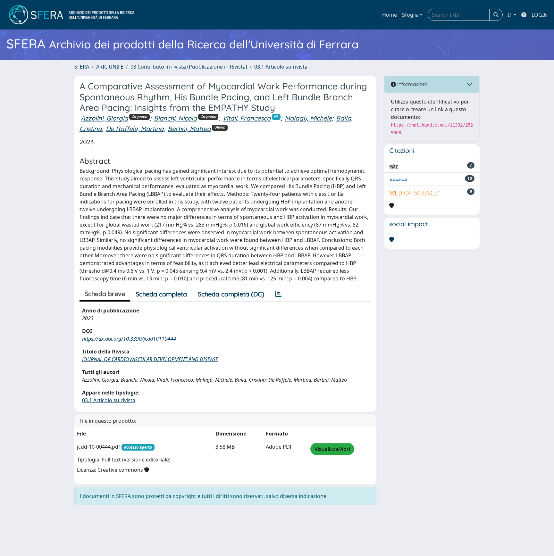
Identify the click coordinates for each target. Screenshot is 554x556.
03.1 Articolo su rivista (280, 66)
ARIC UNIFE (109, 66)
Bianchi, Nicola (175, 118)
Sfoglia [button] (410, 14)
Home (389, 14)
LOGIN (540, 14)
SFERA (81, 66)
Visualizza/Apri (332, 448)
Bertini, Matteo (189, 129)
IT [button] (510, 14)
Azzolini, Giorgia (104, 118)
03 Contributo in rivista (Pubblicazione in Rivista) (188, 66)
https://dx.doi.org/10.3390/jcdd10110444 (129, 338)
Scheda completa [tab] (161, 294)
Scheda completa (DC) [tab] (231, 294)
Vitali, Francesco (246, 118)
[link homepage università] (71, 15)
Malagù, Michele (308, 118)
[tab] (278, 294)
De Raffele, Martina (135, 129)
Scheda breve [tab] (105, 294)
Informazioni (411, 84)
